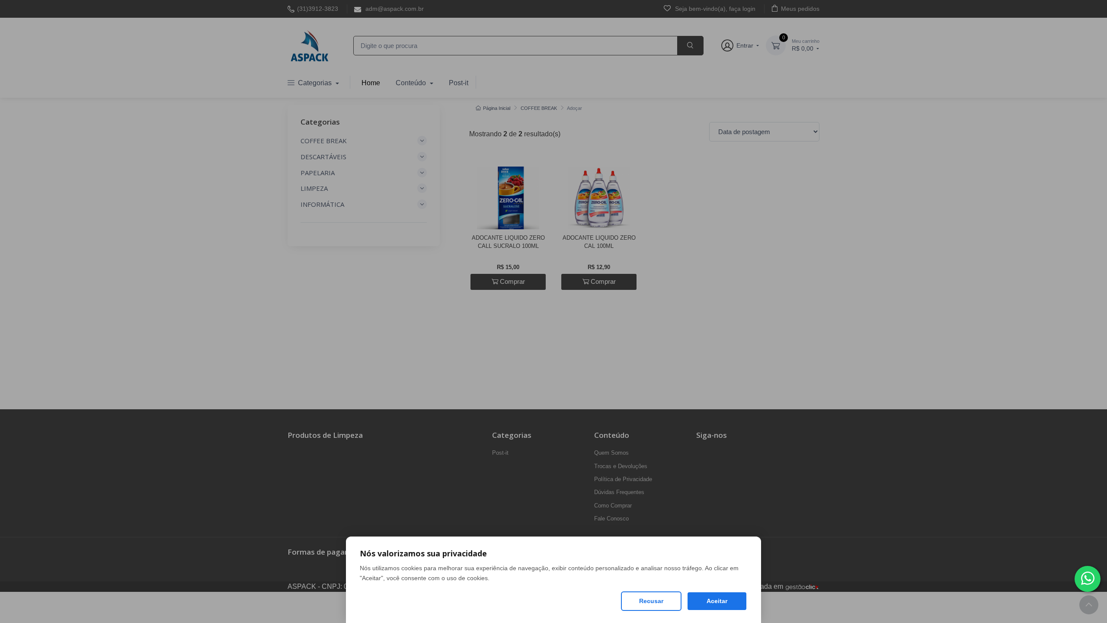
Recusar (651, 600)
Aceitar (717, 600)
